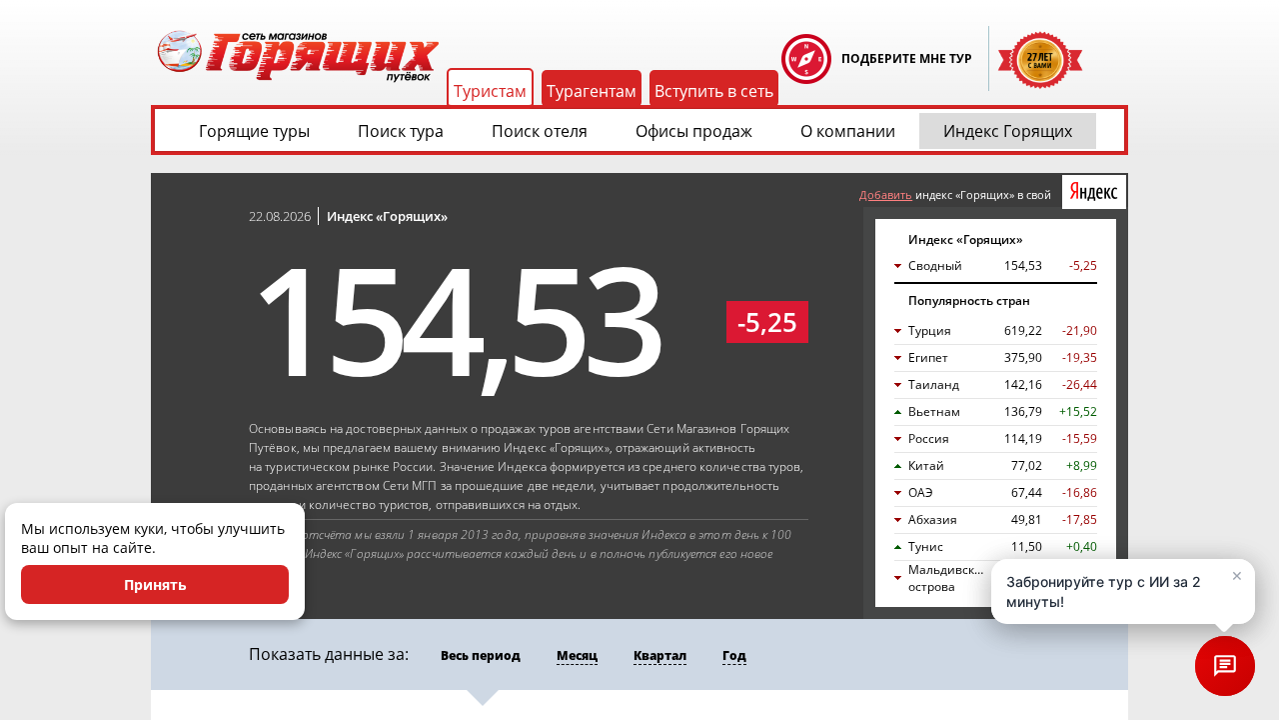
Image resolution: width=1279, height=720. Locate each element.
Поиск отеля (540, 131)
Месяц (577, 655)
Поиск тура (401, 131)
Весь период (481, 655)
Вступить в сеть (713, 91)
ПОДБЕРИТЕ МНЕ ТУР (906, 58)
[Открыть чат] (1225, 666)
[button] (1123, 591)
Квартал (660, 655)
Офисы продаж (694, 131)
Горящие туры (254, 131)
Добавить (885, 194)
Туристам (490, 91)
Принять (155, 584)
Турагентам (592, 91)
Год (734, 655)
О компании (847, 131)
